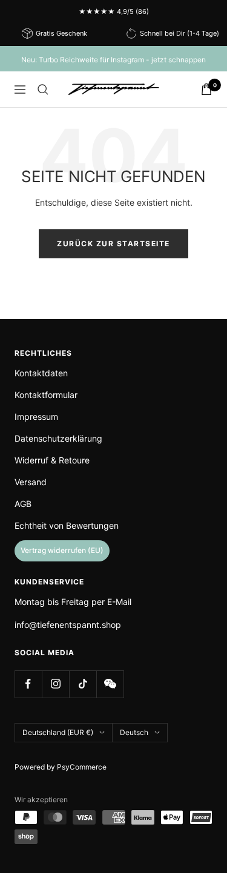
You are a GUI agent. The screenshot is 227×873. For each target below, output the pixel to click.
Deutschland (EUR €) (57, 732)
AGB (23, 504)
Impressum (36, 416)
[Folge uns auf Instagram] (55, 684)
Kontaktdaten (41, 373)
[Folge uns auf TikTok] (82, 684)
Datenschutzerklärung (58, 438)
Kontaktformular (46, 395)
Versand (31, 482)
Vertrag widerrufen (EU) (62, 550)
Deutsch (134, 732)
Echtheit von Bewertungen (67, 525)
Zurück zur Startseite (113, 243)
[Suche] (43, 89)
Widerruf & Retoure (52, 460)
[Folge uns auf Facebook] (28, 684)
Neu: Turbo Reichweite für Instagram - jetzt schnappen (113, 59)
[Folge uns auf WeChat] (109, 684)
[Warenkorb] (206, 89)
